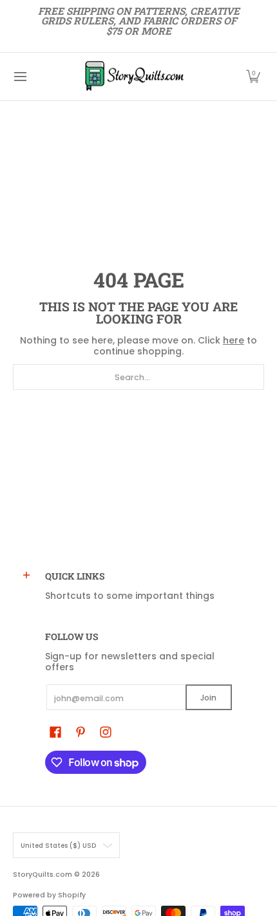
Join (208, 697)
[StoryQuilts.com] (134, 76)
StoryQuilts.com (42, 874)
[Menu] (19, 76)
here (233, 340)
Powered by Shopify (49, 895)
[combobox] (138, 377)
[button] (253, 76)
